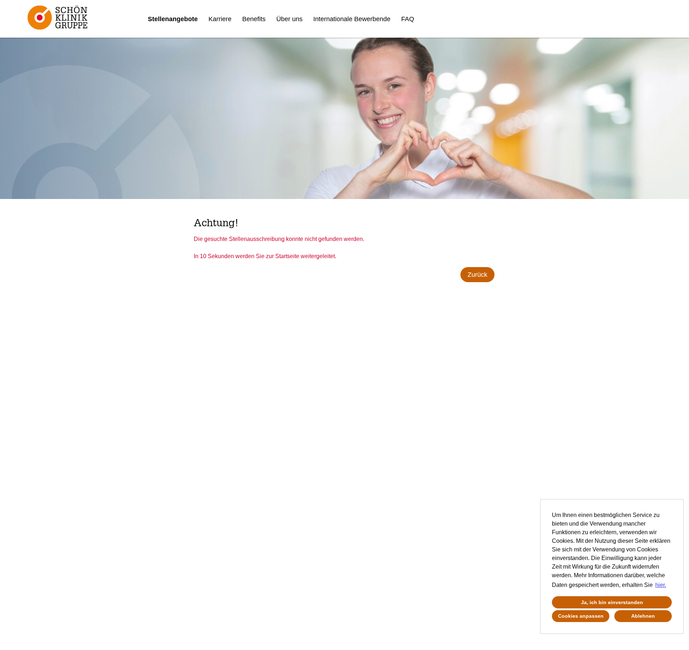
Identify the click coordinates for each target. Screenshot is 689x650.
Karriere (219, 19)
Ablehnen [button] (643, 616)
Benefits (254, 19)
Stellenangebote (173, 19)
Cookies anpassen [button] (581, 616)
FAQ (407, 19)
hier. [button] (660, 585)
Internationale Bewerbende (351, 19)
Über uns (289, 19)
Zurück (477, 274)
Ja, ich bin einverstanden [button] (612, 602)
